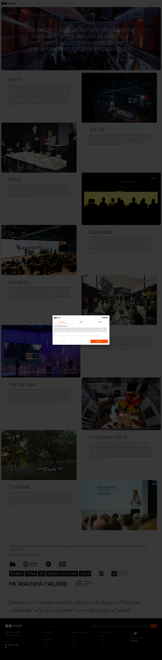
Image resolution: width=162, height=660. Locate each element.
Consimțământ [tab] (62, 321)
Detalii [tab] (81, 321)
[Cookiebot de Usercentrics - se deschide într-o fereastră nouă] (102, 318)
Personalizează (80, 341)
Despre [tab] (100, 321)
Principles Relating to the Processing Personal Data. (87, 335)
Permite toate (99, 341)
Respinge (63, 341)
